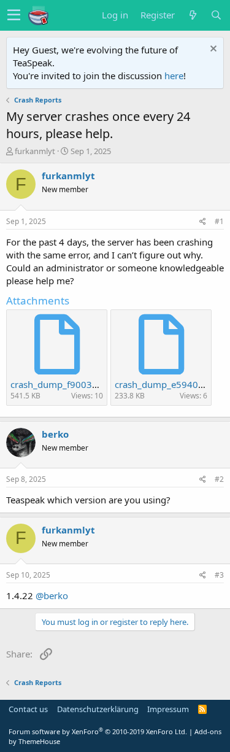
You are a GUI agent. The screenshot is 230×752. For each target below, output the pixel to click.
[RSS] (203, 709)
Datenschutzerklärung (98, 709)
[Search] (216, 15)
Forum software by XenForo (98, 731)
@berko (52, 595)
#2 (219, 479)
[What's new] (192, 15)
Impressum (168, 709)
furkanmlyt (35, 151)
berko (55, 434)
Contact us (28, 709)
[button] (13, 15)
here (173, 75)
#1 (219, 221)
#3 (219, 575)
